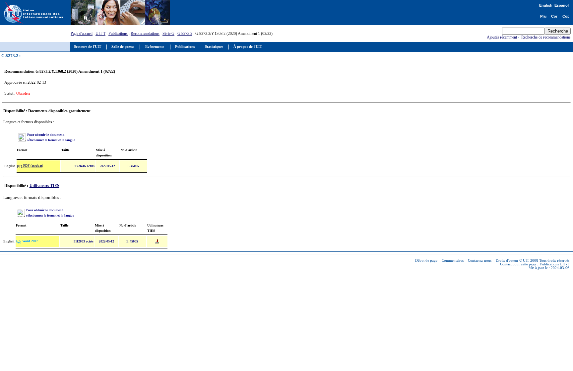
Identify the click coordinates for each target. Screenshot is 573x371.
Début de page (426, 260)
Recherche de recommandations (546, 37)
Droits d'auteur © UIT (512, 260)
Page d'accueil (82, 33)
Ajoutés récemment (502, 37)
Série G (168, 33)
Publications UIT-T (554, 264)
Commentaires (453, 260)
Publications (118, 33)
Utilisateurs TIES (44, 185)
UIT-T (100, 33)
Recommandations (145, 33)
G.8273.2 (184, 33)
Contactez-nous (479, 260)
